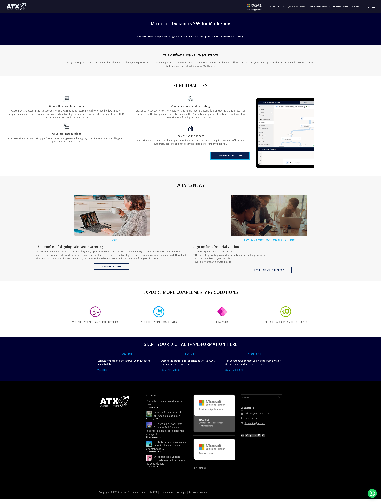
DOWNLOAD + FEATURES (230, 155)
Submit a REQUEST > (235, 370)
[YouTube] (263, 435)
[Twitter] (247, 435)
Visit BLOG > (103, 370)
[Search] (368, 6)
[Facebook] (251, 435)
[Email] (242, 435)
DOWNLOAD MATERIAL (112, 266)
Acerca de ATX (149, 492)
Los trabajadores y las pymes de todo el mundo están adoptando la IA (166, 445)
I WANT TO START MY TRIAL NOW (269, 270)
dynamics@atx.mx (255, 423)
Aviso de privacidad (199, 492)
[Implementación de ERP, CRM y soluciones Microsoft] (16, 6)
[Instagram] (259, 435)
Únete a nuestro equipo (173, 492)
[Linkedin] (255, 435)
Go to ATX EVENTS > (171, 370)
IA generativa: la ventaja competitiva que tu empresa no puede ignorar (165, 460)
